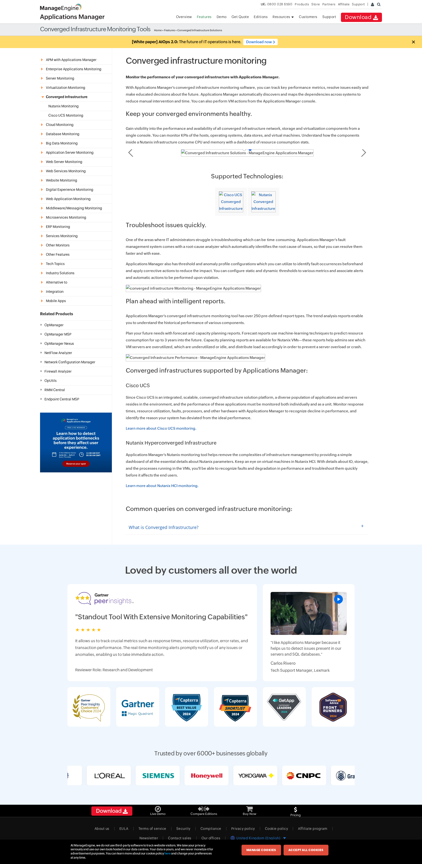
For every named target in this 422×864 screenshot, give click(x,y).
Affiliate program (312, 828)
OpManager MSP (57, 334)
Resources (282, 17)
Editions (261, 17)
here (167, 853)
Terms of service (152, 828)
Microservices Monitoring (66, 217)
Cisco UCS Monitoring (65, 115)
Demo (222, 17)
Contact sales (179, 838)
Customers (308, 17)
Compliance (210, 828)
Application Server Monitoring (70, 152)
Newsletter (148, 838)
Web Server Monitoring (64, 162)
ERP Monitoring (58, 227)
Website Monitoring (61, 180)
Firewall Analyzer (58, 371)
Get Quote (240, 17)
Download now (259, 42)
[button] (413, 42)
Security (183, 828)
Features (204, 17)
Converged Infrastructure (66, 97)
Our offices (211, 838)
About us (102, 828)
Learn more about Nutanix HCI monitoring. (162, 486)
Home (158, 30)
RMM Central (54, 390)
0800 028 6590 (277, 4)
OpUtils (50, 381)
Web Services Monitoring (66, 171)
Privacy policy (243, 828)
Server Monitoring (60, 78)
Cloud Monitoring (60, 125)
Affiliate (344, 4)
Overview (184, 17)
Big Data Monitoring (62, 143)
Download (359, 17)
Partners (329, 4)
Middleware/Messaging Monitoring (74, 208)
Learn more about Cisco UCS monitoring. (161, 428)
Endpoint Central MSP (61, 399)
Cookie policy (276, 828)
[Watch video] (309, 613)
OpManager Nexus (59, 344)
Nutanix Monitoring (63, 106)
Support (329, 17)
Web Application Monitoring (68, 199)
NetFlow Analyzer (58, 353)
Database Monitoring (62, 134)
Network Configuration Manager (69, 362)
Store (315, 4)
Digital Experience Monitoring (69, 190)
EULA (123, 828)
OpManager (53, 325)
